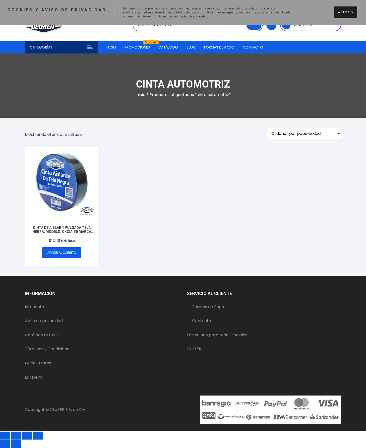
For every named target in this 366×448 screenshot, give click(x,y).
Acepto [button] (346, 12)
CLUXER (194, 349)
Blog (191, 47)
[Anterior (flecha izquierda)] (5, 444)
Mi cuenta (34, 307)
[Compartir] (27, 436)
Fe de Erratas (38, 363)
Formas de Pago (219, 47)
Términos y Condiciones (48, 349)
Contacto (253, 47)
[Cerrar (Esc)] (38, 436)
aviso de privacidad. (194, 16)
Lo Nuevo (33, 377)
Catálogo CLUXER (42, 335)
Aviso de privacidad (44, 321)
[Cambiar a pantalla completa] (16, 436)
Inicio (111, 47)
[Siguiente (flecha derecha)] (16, 444)
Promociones (139, 45)
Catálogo (168, 47)
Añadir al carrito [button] (61, 252)
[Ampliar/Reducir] (5, 436)
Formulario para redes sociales (217, 335)
